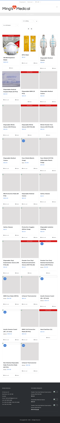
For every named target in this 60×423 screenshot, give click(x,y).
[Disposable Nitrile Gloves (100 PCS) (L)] (11, 113)
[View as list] (31, 28)
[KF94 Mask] (30, 43)
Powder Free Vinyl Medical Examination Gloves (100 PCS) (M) (28, 263)
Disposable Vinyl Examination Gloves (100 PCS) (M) (11, 263)
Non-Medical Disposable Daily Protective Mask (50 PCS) (11, 365)
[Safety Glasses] (48, 182)
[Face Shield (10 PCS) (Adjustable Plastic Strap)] (48, 147)
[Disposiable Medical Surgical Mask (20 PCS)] (11, 79)
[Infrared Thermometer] (30, 285)
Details (11, 68)
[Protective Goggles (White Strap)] (30, 216)
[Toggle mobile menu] (57, 7)
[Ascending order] (36, 21)
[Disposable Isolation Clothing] (48, 216)
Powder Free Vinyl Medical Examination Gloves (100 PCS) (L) (47, 263)
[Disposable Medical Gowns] (48, 45)
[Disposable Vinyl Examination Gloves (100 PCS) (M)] (11, 249)
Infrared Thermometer (29, 296)
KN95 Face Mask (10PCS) (11, 296)
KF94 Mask (25, 55)
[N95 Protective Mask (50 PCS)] (11, 182)
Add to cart (25, 63)
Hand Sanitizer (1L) (46, 329)
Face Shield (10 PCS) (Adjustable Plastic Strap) (46, 160)
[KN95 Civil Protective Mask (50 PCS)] (30, 318)
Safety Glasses (45, 193)
